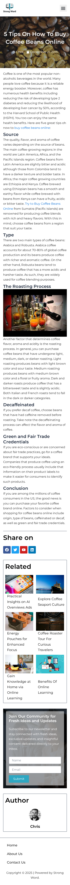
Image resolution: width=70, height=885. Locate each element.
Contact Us (16, 862)
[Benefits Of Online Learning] (50, 664)
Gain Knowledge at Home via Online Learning (19, 687)
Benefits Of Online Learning (47, 687)
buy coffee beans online (32, 128)
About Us (14, 854)
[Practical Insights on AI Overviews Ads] (19, 584)
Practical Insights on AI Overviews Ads (19, 601)
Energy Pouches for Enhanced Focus (17, 641)
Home (12, 845)
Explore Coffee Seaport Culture (51, 602)
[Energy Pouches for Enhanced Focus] (19, 621)
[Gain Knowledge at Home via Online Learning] (19, 664)
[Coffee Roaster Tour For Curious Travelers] (50, 621)
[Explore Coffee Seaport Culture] (50, 584)
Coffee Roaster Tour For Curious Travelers (50, 641)
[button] (63, 8)
